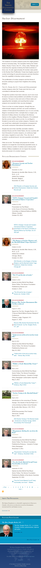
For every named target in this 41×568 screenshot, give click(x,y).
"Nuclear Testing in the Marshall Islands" (25, 393)
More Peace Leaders (32, 540)
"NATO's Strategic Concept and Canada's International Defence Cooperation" (25, 199)
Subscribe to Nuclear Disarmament (3, 491)
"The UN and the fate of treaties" (22, 275)
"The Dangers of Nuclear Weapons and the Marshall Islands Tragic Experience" (24, 241)
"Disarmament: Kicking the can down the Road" (25, 432)
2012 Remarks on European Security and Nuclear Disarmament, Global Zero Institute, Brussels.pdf (26, 188)
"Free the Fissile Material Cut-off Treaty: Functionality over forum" (24, 463)
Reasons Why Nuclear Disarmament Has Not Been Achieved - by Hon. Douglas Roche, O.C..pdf (26, 324)
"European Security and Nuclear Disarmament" (22, 164)
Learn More (17, 532)
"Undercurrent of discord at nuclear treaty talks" (25, 335)
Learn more (5, 510)
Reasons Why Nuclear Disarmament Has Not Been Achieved (24, 303)
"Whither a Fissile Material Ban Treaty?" (25, 364)
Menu (34, 4)
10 (32, 487)
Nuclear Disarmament (18, 161)
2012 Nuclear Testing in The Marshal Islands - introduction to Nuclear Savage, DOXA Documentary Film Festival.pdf (26, 420)
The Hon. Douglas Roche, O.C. (11, 522)
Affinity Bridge (23, 565)
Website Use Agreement (29, 556)
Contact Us (20, 560)
